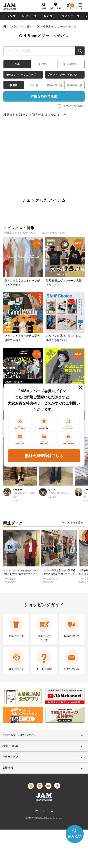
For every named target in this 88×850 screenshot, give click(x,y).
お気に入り (55, 8)
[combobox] (44, 50)
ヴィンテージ (70, 16)
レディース (29, 16)
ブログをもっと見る (71, 522)
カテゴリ (49, 16)
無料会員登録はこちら (44, 455)
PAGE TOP (41, 811)
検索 (80, 50)
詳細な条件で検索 (44, 96)
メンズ (11, 16)
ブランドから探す (21, 26)
